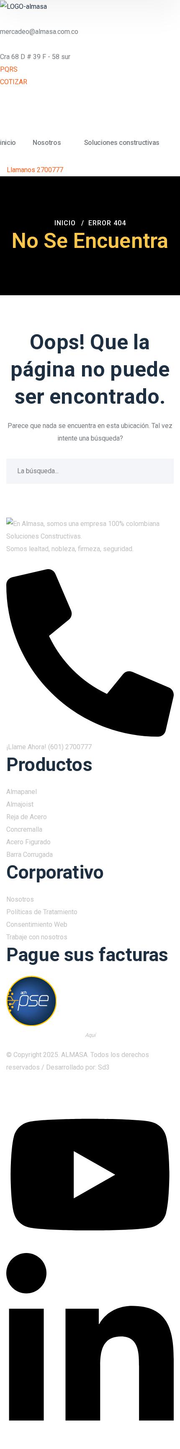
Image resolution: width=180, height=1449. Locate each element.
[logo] (23, 6)
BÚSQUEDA (161, 471)
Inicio (65, 223)
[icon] (165, 1094)
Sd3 (104, 1067)
